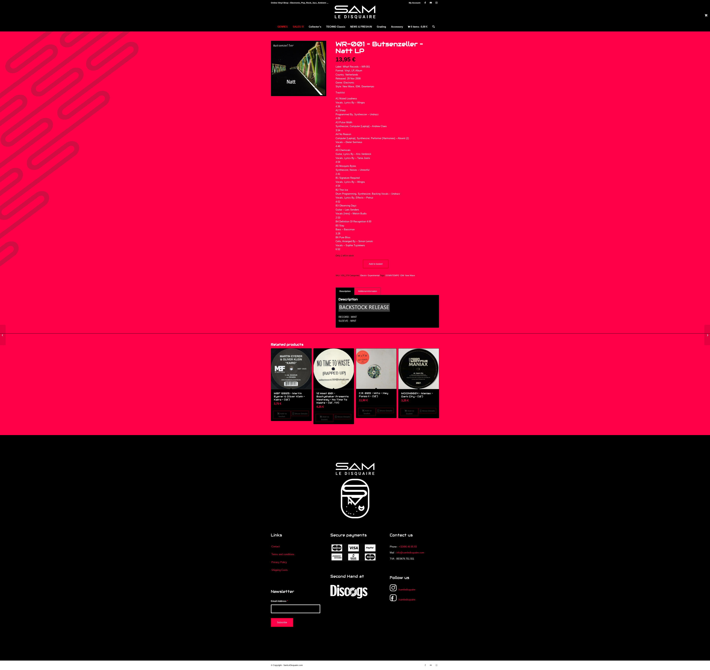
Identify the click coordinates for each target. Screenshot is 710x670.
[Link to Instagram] (436, 3)
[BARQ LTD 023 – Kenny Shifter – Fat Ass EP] (3, 335)
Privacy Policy (279, 562)
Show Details (300, 414)
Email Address (279, 601)
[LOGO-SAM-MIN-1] (355, 14)
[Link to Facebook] (425, 3)
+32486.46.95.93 (408, 546)
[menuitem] (413, 3)
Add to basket (376, 264)
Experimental (373, 275)
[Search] (432, 26)
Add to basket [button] (283, 415)
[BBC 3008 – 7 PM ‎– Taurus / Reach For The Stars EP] (707, 335)
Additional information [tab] (367, 291)
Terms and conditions (282, 554)
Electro (363, 275)
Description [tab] (345, 291)
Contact (275, 546)
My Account (414, 3)
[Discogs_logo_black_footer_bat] (348, 591)
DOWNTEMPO (392, 275)
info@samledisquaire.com (410, 552)
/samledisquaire (406, 589)
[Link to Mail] (430, 3)
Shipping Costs (279, 570)
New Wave (410, 275)
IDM (402, 275)
